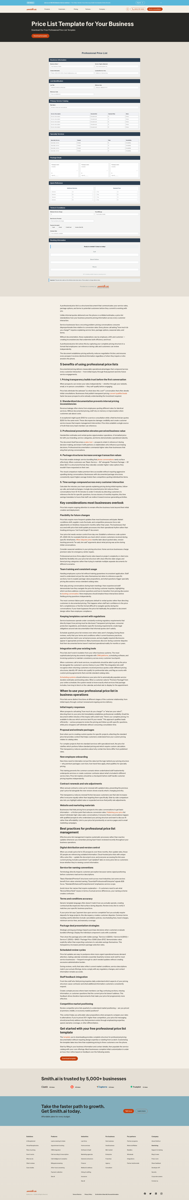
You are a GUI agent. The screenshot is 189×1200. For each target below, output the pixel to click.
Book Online (94, 259)
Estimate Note (53, 231)
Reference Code (54, 91)
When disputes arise (84, 540)
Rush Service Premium (55, 218)
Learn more (142, 1111)
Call (94, 251)
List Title (52, 85)
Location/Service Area (100, 70)
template (66, 1037)
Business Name (54, 64)
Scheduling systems (68, 677)
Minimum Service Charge (56, 211)
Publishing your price (115, 812)
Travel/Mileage (98, 211)
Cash (53, 227)
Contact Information (55, 70)
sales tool (88, 442)
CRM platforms (102, 655)
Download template (40, 36)
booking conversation (70, 594)
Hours (95, 267)
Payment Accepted (54, 225)
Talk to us (128, 1111)
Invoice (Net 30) (79, 227)
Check (60, 227)
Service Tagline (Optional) (101, 64)
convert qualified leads (118, 393)
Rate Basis (53, 105)
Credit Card (68, 227)
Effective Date (98, 85)
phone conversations (105, 460)
